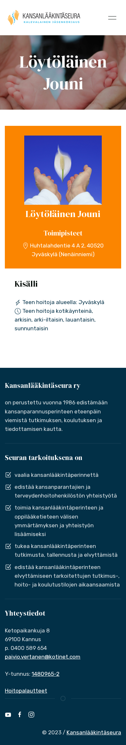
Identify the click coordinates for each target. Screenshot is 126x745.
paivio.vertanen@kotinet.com (42, 656)
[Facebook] (19, 714)
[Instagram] (31, 714)
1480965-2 (45, 674)
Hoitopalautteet (26, 690)
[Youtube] (8, 714)
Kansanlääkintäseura (94, 732)
